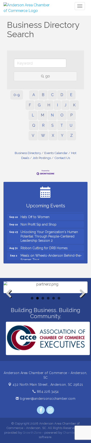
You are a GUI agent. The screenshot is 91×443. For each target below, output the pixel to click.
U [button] (71, 125)
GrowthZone (32, 432)
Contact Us (62, 158)
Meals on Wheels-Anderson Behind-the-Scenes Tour (51, 256)
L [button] (33, 115)
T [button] (61, 125)
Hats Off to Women (35, 215)
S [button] (52, 125)
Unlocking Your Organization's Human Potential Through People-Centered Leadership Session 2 (49, 234)
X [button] (53, 135)
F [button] (30, 105)
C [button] (52, 95)
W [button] (43, 135)
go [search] (47, 76)
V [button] (33, 135)
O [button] (61, 115)
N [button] (52, 115)
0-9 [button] (17, 95)
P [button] (71, 115)
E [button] (71, 95)
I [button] (57, 105)
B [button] (43, 95)
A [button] (33, 95)
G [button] (39, 105)
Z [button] (71, 135)
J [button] (65, 105)
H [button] (48, 105)
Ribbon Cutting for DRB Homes (44, 246)
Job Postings (42, 158)
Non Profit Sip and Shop (38, 222)
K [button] (74, 105)
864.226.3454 (47, 391)
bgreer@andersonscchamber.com (47, 398)
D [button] (61, 95)
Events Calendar (56, 153)
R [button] (43, 125)
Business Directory (28, 153)
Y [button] (62, 135)
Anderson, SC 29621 (48, 384)
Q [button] (33, 125)
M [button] (42, 115)
